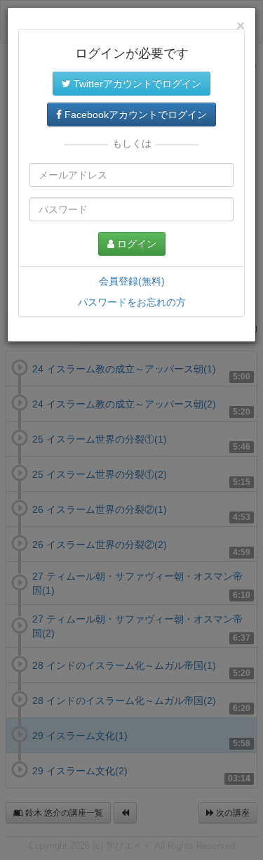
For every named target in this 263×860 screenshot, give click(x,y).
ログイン (135, 243)
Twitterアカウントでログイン (136, 83)
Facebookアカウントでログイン (134, 114)
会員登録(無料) (132, 281)
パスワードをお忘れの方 (132, 302)
